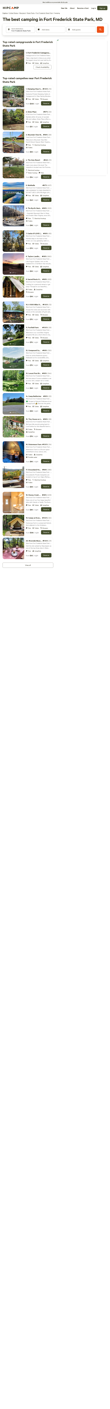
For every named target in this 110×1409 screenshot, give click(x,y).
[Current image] (11, 69)
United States (13, 13)
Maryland (22, 13)
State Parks (31, 13)
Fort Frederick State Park (44, 13)
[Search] (100, 29)
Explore (5, 13)
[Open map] (82, 107)
